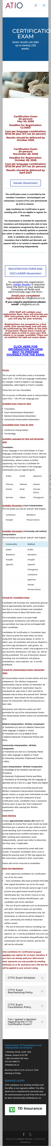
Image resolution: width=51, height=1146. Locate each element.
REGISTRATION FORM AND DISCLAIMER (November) (25, 271)
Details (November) (25, 183)
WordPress (25, 1142)
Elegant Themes (25, 1139)
